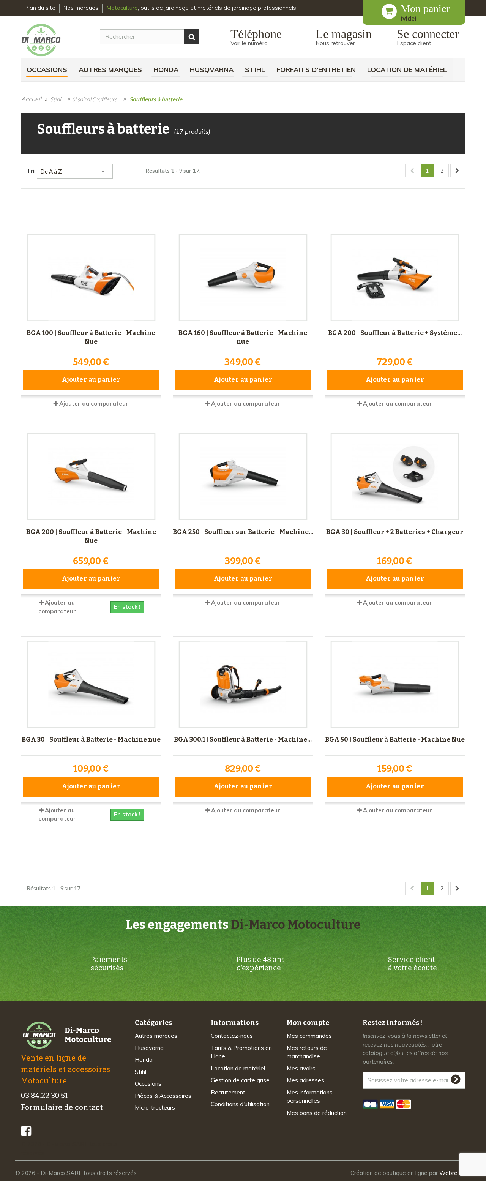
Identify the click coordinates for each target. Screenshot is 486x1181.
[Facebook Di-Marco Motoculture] (26, 1131)
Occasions (47, 69)
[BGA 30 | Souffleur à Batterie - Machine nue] (91, 684)
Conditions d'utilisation (240, 1104)
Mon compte (308, 1022)
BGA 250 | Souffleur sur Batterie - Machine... (243, 532)
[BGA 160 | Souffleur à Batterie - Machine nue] (243, 277)
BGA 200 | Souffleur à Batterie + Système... (395, 333)
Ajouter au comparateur (93, 403)
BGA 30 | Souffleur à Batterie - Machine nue (91, 740)
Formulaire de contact (62, 1107)
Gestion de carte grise (240, 1080)
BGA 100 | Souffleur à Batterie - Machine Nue (91, 337)
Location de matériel (407, 69)
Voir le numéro (249, 43)
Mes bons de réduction (317, 1112)
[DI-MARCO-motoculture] (47, 40)
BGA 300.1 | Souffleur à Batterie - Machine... (243, 740)
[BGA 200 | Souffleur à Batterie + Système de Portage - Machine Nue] (395, 277)
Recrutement (228, 1092)
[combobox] (75, 171)
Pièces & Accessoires (163, 1095)
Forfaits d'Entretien (316, 69)
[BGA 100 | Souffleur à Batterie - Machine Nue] (91, 277)
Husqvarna (212, 69)
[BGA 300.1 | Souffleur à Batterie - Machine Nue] (243, 684)
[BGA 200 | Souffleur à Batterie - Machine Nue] (91, 476)
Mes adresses (305, 1080)
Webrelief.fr (455, 1172)
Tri (31, 170)
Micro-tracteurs (155, 1107)
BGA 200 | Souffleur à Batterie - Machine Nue (91, 536)
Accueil (31, 99)
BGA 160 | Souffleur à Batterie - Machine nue (242, 337)
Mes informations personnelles (310, 1097)
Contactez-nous (232, 1035)
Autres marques (110, 69)
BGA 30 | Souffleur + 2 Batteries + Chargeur (394, 532)
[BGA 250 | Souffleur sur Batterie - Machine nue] (243, 476)
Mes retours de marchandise (307, 1052)
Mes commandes (309, 1035)
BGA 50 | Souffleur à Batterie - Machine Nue (395, 740)
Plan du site (40, 7)
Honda (165, 69)
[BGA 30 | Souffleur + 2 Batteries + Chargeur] (395, 476)
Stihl (255, 69)
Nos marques (80, 7)
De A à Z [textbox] (51, 171)
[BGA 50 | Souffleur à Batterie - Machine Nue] (395, 684)
